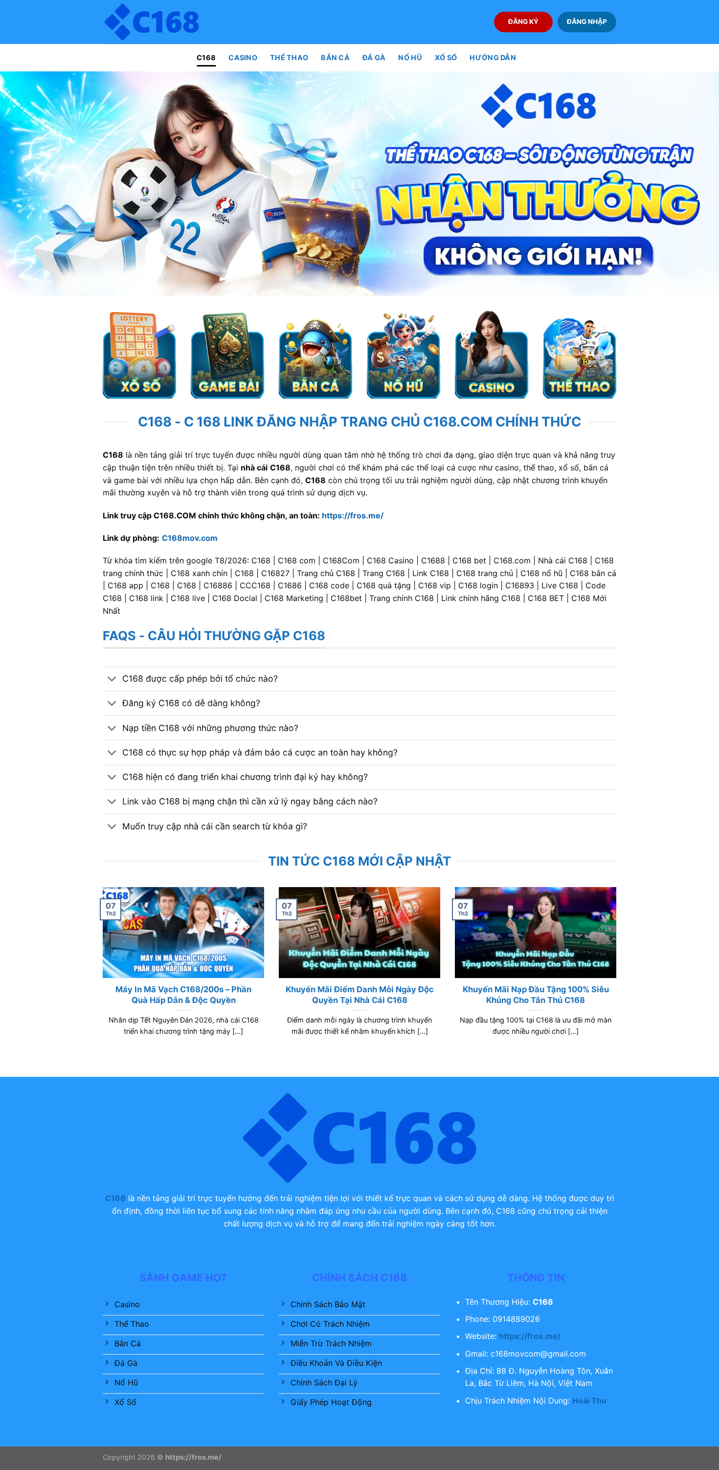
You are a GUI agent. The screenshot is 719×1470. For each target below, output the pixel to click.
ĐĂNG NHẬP (587, 21)
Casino (242, 57)
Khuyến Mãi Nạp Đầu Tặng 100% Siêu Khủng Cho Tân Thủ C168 (536, 994)
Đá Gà (373, 57)
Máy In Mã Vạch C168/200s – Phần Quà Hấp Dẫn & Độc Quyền (183, 994)
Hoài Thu (589, 1400)
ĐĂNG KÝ (523, 21)
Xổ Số (446, 57)
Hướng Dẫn (493, 57)
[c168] (152, 22)
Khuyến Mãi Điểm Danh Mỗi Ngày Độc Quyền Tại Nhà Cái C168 (360, 994)
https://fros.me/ (352, 515)
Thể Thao (289, 57)
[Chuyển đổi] (112, 679)
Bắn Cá (335, 57)
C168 (206, 57)
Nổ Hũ (410, 57)
